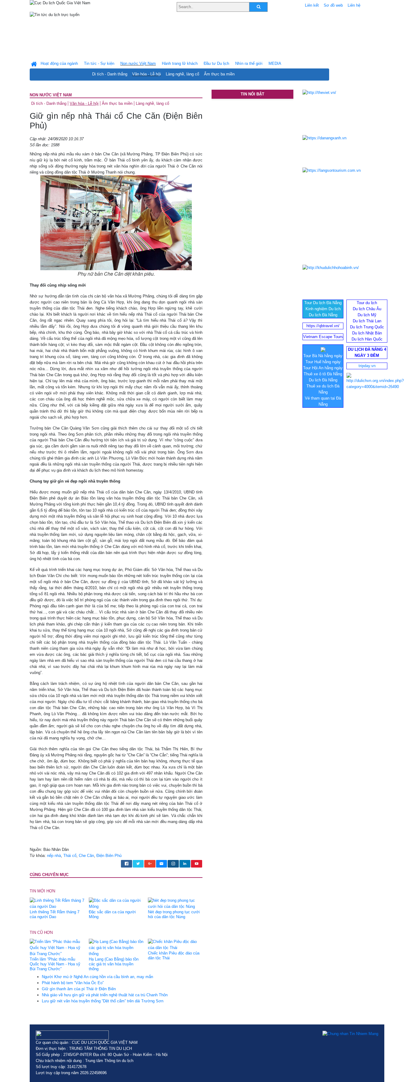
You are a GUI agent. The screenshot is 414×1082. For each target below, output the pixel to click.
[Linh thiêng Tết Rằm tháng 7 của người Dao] (57, 903)
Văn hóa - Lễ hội (146, 74)
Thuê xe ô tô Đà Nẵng (323, 374)
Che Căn (86, 855)
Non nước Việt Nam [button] (138, 63)
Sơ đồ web (333, 5)
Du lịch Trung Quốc (367, 327)
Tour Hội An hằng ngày (323, 368)
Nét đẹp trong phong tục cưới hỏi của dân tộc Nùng (174, 914)
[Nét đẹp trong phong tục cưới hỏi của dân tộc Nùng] (175, 903)
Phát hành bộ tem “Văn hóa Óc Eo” (73, 983)
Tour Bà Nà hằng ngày (322, 355)
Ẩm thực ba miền (219, 74)
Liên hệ (354, 5)
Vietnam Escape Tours (323, 336)
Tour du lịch (367, 302)
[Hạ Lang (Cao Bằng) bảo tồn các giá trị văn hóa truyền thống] (116, 947)
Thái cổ (69, 855)
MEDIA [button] (275, 63)
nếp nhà (54, 855)
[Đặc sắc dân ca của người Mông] (116, 903)
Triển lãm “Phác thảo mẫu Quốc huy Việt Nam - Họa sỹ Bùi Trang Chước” (55, 964)
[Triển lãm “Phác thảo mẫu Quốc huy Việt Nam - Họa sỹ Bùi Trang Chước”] (57, 947)
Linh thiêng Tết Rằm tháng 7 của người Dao (54, 914)
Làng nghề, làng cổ (182, 74)
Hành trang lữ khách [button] (180, 63)
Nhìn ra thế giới (248, 63)
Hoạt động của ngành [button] (59, 63)
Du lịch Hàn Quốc (367, 339)
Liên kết (312, 5)
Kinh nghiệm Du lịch (323, 309)
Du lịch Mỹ (367, 315)
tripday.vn (367, 365)
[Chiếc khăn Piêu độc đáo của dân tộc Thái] (175, 944)
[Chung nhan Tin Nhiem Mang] (350, 1034)
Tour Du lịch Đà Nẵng (323, 302)
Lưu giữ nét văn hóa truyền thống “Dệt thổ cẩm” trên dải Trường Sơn (102, 1001)
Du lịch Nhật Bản (367, 333)
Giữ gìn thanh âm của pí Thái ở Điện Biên (79, 989)
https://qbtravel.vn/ (322, 326)
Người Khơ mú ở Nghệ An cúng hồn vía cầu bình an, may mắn (97, 976)
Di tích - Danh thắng (109, 74)
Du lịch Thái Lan (367, 321)
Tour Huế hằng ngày (323, 362)
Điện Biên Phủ (109, 855)
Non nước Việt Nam (51, 95)
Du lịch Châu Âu (367, 309)
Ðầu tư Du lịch (216, 63)
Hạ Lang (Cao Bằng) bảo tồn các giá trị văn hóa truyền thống (114, 964)
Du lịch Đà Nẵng (323, 315)
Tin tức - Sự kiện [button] (99, 63)
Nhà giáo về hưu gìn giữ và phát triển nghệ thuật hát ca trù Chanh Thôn (105, 995)
